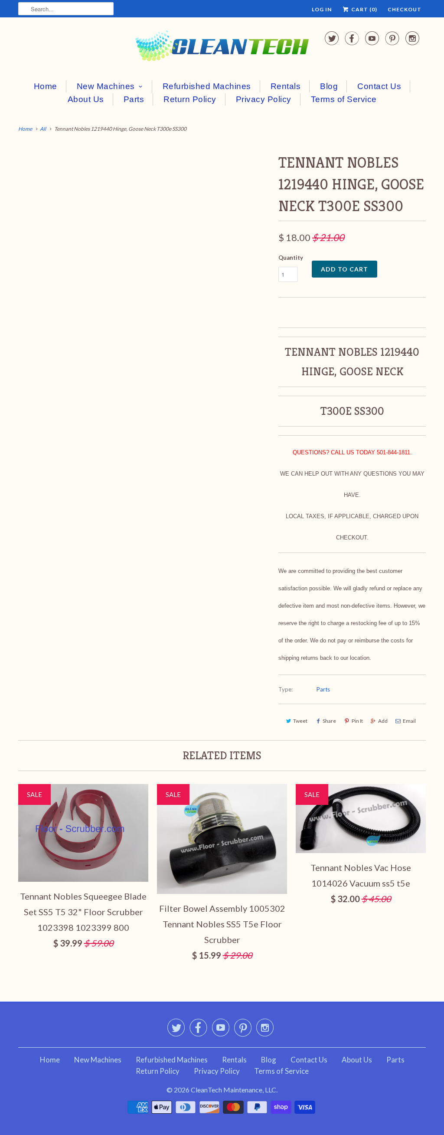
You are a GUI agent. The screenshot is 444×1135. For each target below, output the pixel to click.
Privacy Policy (263, 99)
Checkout (404, 9)
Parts (134, 99)
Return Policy (189, 99)
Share (329, 721)
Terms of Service (344, 99)
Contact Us (379, 86)
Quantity (290, 257)
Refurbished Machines (207, 86)
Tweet (300, 721)
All (43, 129)
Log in (322, 9)
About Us (86, 99)
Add (383, 721)
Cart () (363, 9)
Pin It (357, 721)
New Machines (106, 86)
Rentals (286, 86)
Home (45, 86)
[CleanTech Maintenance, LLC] (222, 47)
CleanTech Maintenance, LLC (233, 1089)
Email (409, 721)
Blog (329, 86)
